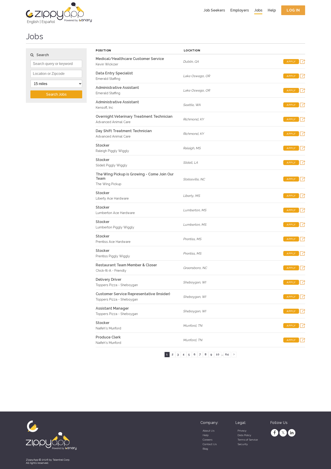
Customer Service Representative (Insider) (133, 294)
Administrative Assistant (117, 87)
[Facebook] (274, 432)
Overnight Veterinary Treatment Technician (134, 116)
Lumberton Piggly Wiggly (115, 227)
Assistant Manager (112, 308)
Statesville (191, 179)
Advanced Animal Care (113, 122)
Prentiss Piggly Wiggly (113, 256)
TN (200, 325)
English (33, 22)
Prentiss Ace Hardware (113, 242)
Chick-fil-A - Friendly (111, 270)
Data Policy (244, 435)
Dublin (188, 61)
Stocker (102, 145)
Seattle (188, 105)
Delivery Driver (108, 279)
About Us (208, 430)
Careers (207, 439)
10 (217, 354)
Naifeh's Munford (108, 328)
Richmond (190, 119)
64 (227, 354)
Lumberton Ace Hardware (115, 213)
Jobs (258, 10)
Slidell (187, 162)
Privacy (242, 430)
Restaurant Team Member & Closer (126, 265)
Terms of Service (248, 439)
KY (202, 119)
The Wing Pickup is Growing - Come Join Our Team (135, 176)
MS (198, 148)
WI (204, 282)
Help (272, 10)
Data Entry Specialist (114, 73)
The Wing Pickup (108, 184)
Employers (239, 10)
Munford (189, 325)
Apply (291, 61)
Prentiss (189, 239)
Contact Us (210, 444)
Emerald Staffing (108, 78)
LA (196, 162)
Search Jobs (56, 94)
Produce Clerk (108, 337)
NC (202, 179)
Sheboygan (191, 282)
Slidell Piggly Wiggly (111, 165)
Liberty (188, 196)
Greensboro (192, 268)
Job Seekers (214, 10)
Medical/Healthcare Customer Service (130, 59)
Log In (293, 10)
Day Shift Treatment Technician (124, 131)
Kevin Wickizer (107, 64)
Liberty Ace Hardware (112, 198)
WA (198, 105)
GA (196, 61)
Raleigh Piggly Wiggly (112, 151)
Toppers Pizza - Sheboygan (117, 285)
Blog (205, 448)
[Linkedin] (292, 432)
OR (207, 76)
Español (48, 22)
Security (243, 444)
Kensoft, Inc (104, 107)
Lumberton (191, 210)
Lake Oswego (193, 76)
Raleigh (188, 148)
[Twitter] (283, 432)
